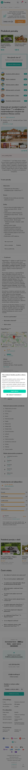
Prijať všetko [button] (14, 391)
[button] (14, 395)
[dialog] (14, 385)
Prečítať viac (9, 387)
